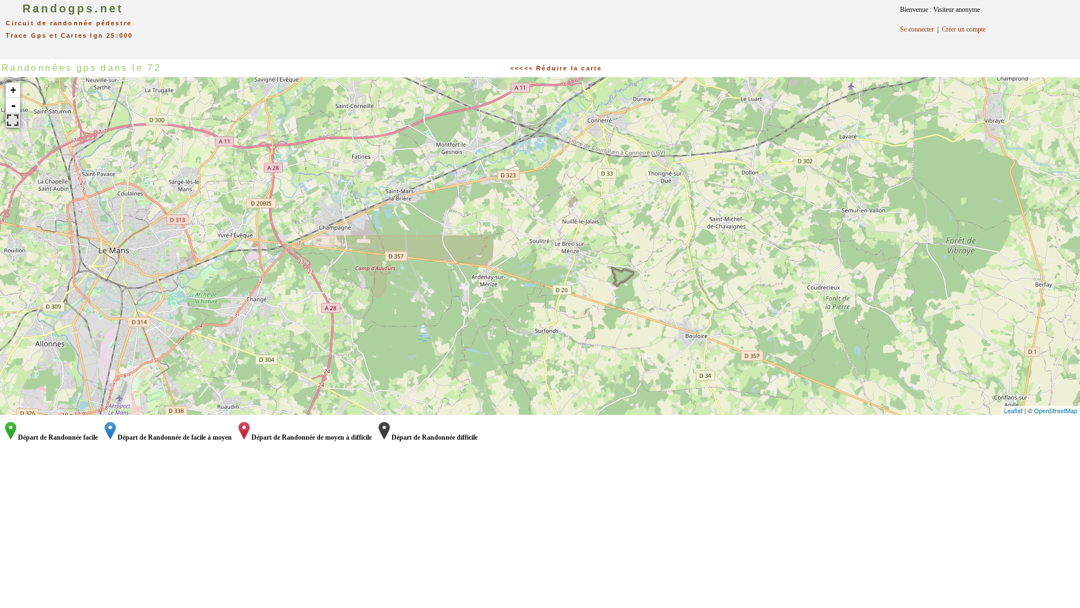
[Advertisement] (557, 25)
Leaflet (1013, 410)
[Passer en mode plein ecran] (13, 120)
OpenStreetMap (1055, 410)
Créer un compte (964, 29)
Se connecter (917, 29)
